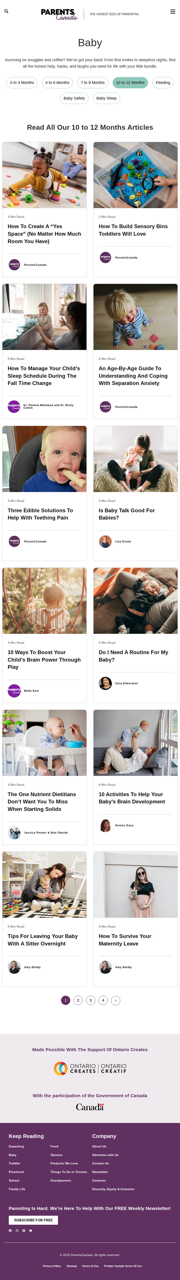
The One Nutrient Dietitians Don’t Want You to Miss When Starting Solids (42, 801)
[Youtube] (30, 1230)
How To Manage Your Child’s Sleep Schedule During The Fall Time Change (44, 375)
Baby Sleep (106, 98)
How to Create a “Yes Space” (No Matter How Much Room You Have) (44, 233)
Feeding (163, 82)
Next (115, 1000)
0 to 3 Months (22, 82)
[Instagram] (17, 1230)
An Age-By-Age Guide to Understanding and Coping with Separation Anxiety (133, 375)
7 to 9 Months (93, 82)
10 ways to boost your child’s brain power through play (44, 659)
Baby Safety (74, 98)
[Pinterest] (23, 1230)
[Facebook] (10, 1230)
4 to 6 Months (57, 82)
